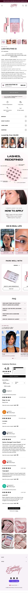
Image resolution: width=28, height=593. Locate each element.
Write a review (14, 376)
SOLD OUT (11, 288)
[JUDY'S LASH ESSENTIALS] (11, 276)
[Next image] (18, 276)
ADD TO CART (5, 252)
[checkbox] (7, 386)
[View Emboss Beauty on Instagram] (11, 578)
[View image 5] (24, 42)
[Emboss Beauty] (14, 5)
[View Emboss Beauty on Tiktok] (14, 578)
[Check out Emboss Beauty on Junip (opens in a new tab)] (16, 511)
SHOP (2, 557)
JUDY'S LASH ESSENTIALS (11, 286)
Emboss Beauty (11, 587)
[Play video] (4, 142)
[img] (17, 265)
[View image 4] (19, 42)
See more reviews (14, 508)
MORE (2, 561)
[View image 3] (14, 42)
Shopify (20, 587)
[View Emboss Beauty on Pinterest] (17, 578)
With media (7, 386)
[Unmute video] (3, 192)
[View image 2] (9, 42)
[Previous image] (4, 276)
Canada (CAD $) (14, 585)
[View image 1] (3, 42)
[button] (23, 5)
